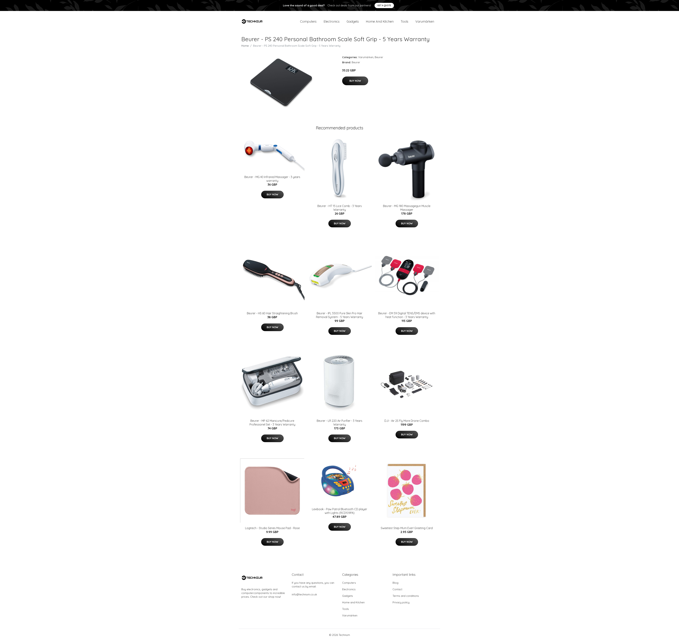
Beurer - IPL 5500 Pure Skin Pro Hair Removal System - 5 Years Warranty (339, 315)
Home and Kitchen (380, 21)
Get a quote (384, 5)
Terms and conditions (406, 596)
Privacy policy (401, 602)
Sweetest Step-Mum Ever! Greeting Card (407, 528)
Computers (308, 21)
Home (245, 45)
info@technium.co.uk (304, 594)
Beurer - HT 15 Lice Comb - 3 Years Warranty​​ (339, 207)
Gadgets (353, 21)
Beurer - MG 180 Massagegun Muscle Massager (406, 207)
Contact (397, 589)
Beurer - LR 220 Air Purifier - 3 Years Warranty (339, 422)
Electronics (332, 21)
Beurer (379, 57)
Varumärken (424, 21)
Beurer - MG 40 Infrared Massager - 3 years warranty (272, 178)
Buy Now (355, 80)
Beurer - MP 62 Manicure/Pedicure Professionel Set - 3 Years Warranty (272, 422)
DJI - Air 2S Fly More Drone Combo (406, 421)
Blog (395, 582)
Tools (404, 21)
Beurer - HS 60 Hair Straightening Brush (272, 313)
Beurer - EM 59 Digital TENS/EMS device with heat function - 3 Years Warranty (406, 315)
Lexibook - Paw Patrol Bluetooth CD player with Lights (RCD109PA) (339, 511)
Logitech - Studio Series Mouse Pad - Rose (272, 528)
